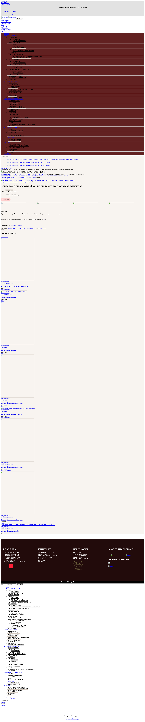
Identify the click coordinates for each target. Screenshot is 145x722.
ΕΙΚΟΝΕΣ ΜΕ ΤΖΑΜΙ (15, 68)
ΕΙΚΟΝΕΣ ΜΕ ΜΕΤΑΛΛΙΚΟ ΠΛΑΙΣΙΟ (20, 69)
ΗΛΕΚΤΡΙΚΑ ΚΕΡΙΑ (15, 140)
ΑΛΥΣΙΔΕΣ (16, 114)
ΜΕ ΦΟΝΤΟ (16, 39)
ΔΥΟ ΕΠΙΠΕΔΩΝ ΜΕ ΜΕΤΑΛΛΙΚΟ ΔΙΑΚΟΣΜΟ (27, 56)
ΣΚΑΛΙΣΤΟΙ (16, 74)
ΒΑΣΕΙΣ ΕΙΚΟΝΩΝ (14, 86)
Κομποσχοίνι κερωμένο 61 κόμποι (11, 403)
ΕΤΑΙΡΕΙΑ (4, 1)
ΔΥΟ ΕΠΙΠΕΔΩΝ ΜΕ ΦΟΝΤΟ (22, 57)
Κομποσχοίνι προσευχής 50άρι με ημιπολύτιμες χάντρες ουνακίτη (18, 177)
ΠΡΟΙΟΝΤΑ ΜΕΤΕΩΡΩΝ (16, 147)
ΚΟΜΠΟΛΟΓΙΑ (13, 109)
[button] (4, 347)
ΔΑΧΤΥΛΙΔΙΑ (17, 116)
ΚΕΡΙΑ (11, 122)
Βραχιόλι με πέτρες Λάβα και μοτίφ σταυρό (15, 286)
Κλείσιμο (3, 702)
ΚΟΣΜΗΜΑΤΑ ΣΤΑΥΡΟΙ (20, 117)
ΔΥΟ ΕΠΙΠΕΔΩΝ (18, 54)
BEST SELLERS (14, 149)
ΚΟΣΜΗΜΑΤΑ (13, 112)
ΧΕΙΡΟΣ (15, 103)
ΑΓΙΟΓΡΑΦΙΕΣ (13, 66)
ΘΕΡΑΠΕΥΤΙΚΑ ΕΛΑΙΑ (16, 131)
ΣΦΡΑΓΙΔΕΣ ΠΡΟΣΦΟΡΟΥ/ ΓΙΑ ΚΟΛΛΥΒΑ (22, 124)
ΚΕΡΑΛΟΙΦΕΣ (13, 132)
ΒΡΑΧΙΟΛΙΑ (12, 111)
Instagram (19, 225)
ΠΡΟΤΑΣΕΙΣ (12, 150)
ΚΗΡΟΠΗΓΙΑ (13, 95)
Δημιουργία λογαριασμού (72, 719)
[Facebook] (5, 566)
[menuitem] (5, 11)
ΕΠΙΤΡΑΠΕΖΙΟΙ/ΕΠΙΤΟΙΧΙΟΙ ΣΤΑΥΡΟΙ (21, 89)
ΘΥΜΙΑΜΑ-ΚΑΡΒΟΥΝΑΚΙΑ (17, 107)
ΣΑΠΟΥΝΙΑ (12, 134)
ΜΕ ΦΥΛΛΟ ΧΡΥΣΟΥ (19, 41)
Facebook (13, 225)
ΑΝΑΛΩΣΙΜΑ (13, 83)
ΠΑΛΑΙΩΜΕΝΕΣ (14, 59)
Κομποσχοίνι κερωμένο (8, 297)
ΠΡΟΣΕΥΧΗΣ (17, 104)
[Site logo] (4, 17)
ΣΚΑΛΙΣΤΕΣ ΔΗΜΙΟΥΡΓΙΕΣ (17, 78)
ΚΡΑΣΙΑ (11, 129)
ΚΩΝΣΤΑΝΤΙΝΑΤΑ (19, 119)
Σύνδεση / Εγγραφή (9, 698)
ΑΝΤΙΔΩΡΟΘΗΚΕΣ (15, 84)
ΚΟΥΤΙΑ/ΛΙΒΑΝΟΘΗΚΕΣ (16, 97)
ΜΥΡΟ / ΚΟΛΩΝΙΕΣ (15, 121)
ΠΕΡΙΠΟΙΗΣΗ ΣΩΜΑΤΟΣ (16, 135)
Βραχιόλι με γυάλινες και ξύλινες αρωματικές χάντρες (15, 181)
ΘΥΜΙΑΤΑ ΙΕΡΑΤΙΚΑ (15, 91)
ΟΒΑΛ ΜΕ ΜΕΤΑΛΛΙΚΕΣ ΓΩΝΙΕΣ (23, 51)
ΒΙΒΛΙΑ (11, 152)
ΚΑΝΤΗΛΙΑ (12, 94)
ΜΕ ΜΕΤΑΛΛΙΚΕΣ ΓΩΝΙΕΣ (21, 49)
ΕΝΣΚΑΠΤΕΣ (13, 37)
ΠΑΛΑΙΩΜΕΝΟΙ (18, 73)
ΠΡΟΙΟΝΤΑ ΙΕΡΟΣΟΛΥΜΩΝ (17, 144)
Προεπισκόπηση (5, 281)
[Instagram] (11, 566)
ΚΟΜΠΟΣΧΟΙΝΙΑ (14, 101)
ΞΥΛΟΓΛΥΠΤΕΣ (13, 52)
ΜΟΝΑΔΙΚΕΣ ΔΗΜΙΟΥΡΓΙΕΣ (18, 76)
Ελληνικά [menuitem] (6, 11)
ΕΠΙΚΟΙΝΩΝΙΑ (5, 4)
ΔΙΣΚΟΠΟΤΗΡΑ (13, 87)
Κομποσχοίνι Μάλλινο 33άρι (10, 531)
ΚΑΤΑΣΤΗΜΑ (5, 3)
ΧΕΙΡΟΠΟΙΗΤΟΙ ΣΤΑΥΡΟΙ (17, 71)
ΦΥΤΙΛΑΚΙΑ (13, 125)
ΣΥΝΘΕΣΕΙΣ (12, 79)
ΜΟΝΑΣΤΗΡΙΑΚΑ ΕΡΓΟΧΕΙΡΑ (18, 174)
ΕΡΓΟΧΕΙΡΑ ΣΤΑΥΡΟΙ (15, 106)
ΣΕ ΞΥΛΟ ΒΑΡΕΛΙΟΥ (19, 64)
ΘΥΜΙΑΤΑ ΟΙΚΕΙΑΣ (15, 92)
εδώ (44, 219)
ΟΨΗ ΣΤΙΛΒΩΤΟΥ (14, 42)
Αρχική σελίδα (5, 174)
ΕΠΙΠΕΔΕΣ (12, 44)
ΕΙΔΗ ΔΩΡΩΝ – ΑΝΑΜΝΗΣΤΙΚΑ (19, 146)
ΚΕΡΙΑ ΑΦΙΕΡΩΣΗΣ (15, 139)
